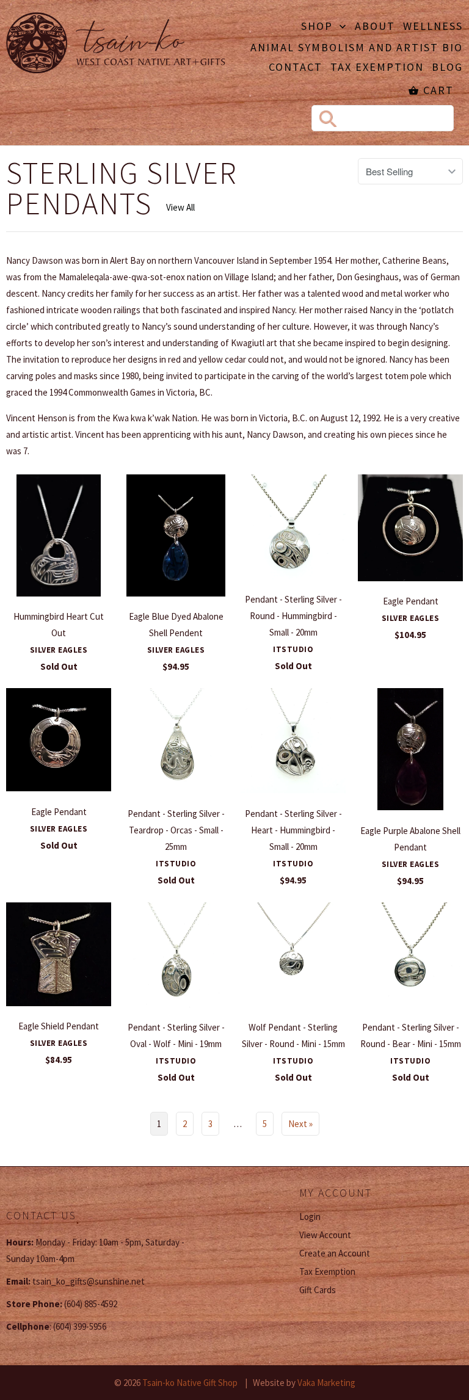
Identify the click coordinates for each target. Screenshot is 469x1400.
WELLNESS (433, 27)
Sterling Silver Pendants (121, 188)
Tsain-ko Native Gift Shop (190, 1382)
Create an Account (334, 1253)
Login (310, 1216)
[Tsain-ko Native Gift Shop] (116, 44)
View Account (325, 1235)
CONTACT (295, 68)
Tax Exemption (377, 68)
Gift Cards (317, 1290)
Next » (300, 1124)
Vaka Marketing (326, 1382)
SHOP (318, 27)
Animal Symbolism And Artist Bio (356, 48)
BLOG (447, 68)
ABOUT (375, 27)
